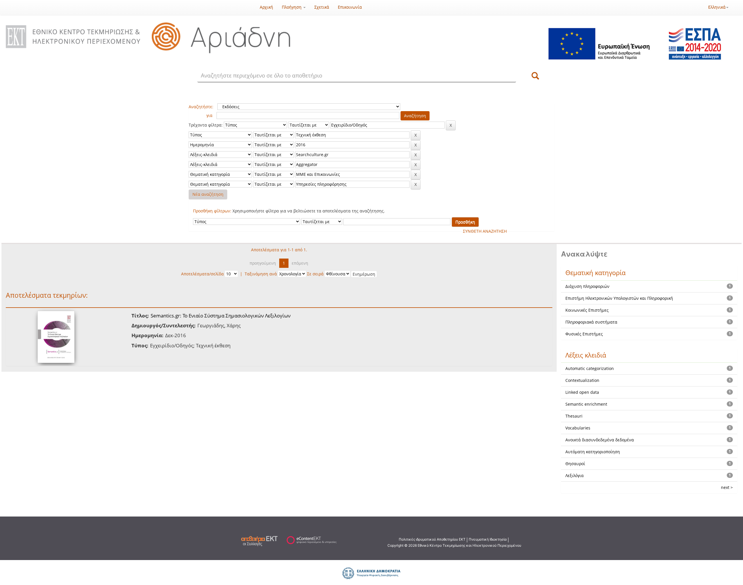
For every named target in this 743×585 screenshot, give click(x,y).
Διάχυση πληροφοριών (587, 286)
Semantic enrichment (586, 404)
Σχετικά (321, 7)
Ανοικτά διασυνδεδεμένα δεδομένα (599, 440)
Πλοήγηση (292, 7)
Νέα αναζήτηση (207, 194)
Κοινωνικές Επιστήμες (587, 310)
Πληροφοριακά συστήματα (591, 322)
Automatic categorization (589, 368)
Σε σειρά (315, 274)
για (209, 115)
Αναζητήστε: (201, 106)
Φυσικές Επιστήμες (584, 334)
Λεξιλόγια (574, 475)
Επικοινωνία (350, 7)
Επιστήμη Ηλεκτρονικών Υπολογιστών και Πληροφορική (619, 298)
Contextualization (582, 380)
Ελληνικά (717, 7)
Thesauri (574, 416)
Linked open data (582, 392)
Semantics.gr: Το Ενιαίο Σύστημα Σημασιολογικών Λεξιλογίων (221, 315)
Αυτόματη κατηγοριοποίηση (592, 451)
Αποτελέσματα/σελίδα (202, 274)
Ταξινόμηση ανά (261, 274)
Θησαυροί (575, 463)
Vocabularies (577, 428)
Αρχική (266, 7)
